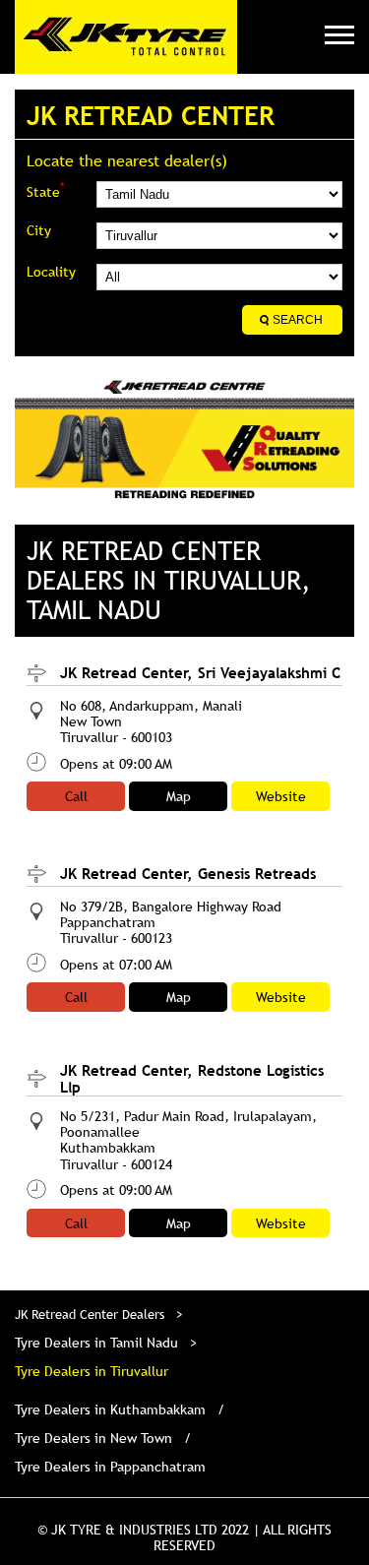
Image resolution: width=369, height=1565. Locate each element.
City (39, 230)
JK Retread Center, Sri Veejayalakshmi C (200, 672)
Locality (51, 272)
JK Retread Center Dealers (91, 1314)
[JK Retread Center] (126, 37)
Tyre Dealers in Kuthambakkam (110, 1409)
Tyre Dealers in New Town (93, 1438)
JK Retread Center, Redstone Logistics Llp (192, 1078)
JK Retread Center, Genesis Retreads (188, 873)
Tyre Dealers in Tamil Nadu (96, 1342)
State (45, 190)
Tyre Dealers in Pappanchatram (110, 1466)
